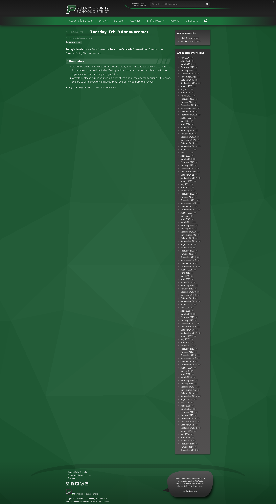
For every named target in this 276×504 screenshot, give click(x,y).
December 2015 (188, 386)
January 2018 (187, 320)
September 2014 (189, 427)
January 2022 (187, 197)
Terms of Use (95, 501)
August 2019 (186, 269)
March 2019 (186, 282)
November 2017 (188, 326)
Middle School (75, 42)
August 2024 (186, 117)
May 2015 (185, 402)
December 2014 (188, 418)
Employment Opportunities (79, 475)
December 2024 (188, 105)
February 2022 (187, 193)
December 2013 (188, 450)
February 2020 (187, 250)
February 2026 (187, 67)
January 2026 (187, 70)
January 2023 (187, 165)
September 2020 (189, 241)
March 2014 (186, 440)
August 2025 (186, 86)
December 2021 (188, 200)
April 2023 (185, 155)
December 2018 (188, 291)
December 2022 (188, 168)
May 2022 (185, 184)
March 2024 (186, 127)
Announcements (77, 31)
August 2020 (186, 244)
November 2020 (188, 235)
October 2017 (187, 329)
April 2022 (185, 187)
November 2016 (188, 358)
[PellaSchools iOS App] (82, 493)
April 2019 (185, 279)
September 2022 (189, 178)
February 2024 (187, 130)
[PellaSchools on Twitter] (77, 484)
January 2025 (187, 102)
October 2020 (187, 238)
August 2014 (186, 431)
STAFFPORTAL (143, 4)
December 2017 (188, 323)
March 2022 (186, 190)
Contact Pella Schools (77, 472)
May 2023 (185, 152)
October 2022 (187, 174)
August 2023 (186, 149)
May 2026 (185, 57)
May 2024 (185, 121)
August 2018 (186, 304)
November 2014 (188, 421)
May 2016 (185, 371)
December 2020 (188, 231)
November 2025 (188, 76)
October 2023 (187, 143)
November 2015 (188, 390)
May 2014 (185, 434)
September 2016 (189, 364)
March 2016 (186, 377)
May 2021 (185, 216)
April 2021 (185, 219)
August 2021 (186, 212)
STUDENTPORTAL (135, 4)
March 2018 (186, 314)
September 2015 (189, 396)
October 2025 (187, 80)
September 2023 (189, 146)
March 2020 (186, 247)
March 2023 (186, 159)
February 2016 (187, 380)
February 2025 (187, 98)
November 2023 (188, 140)
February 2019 (187, 285)
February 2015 (187, 412)
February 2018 (187, 317)
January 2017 (187, 352)
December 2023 (188, 136)
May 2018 (185, 307)
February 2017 (187, 348)
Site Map (71, 478)
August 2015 (186, 399)
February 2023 (187, 162)
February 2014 (187, 443)
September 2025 (189, 83)
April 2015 (185, 405)
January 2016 (187, 383)
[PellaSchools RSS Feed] (86, 484)
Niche (200, 486)
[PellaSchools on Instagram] (82, 484)
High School (186, 38)
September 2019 (189, 266)
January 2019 (187, 288)
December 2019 (188, 257)
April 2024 (185, 124)
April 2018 (185, 310)
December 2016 (188, 355)
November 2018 (188, 295)
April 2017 (185, 342)
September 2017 (189, 333)
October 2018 (187, 298)
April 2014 (185, 437)
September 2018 (189, 301)
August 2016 (186, 367)
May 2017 (185, 339)
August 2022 (186, 181)
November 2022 (188, 171)
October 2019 (187, 263)
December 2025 (188, 73)
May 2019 (185, 276)
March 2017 (186, 345)
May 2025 (185, 89)
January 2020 (187, 254)
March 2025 (186, 95)
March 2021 (186, 222)
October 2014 (187, 424)
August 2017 (186, 336)
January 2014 (187, 446)
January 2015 (187, 415)
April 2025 (185, 92)
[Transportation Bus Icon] (205, 21)
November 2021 (188, 203)
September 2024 (189, 114)
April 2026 (185, 61)
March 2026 (186, 64)
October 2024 (187, 111)
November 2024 (188, 108)
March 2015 (186, 409)
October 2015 (187, 393)
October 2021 (187, 206)
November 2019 (188, 260)
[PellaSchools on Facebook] (73, 484)
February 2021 (187, 225)
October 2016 (187, 361)
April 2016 (185, 374)
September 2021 (189, 209)
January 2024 (187, 133)
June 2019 (185, 272)
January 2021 (187, 228)
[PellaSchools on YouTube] (68, 484)
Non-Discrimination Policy (77, 501)
